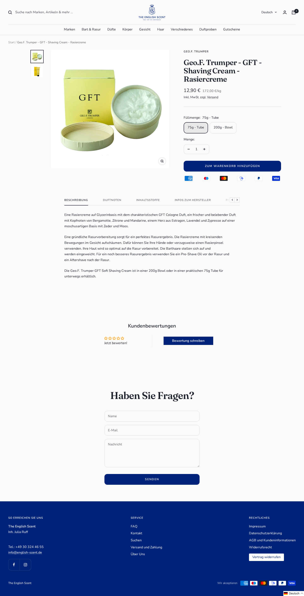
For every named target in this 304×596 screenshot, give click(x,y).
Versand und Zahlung (146, 547)
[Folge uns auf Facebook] (14, 564)
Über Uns (138, 554)
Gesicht (145, 29)
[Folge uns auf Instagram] (25, 564)
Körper (127, 29)
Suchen (136, 540)
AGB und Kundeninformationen (272, 540)
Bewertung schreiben (188, 340)
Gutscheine (231, 29)
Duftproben (208, 29)
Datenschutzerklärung (265, 533)
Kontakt (136, 533)
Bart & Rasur (91, 29)
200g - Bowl (223, 127)
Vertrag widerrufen (266, 557)
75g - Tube (196, 127)
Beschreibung (76, 200)
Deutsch (267, 12)
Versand (212, 97)
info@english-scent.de (25, 552)
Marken (69, 29)
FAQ (134, 526)
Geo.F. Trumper (196, 51)
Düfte (111, 29)
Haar (160, 29)
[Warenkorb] (294, 12)
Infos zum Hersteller (193, 200)
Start (11, 42)
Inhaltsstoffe (148, 200)
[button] (293, 593)
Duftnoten (112, 200)
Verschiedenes (182, 29)
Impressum (257, 526)
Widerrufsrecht (260, 547)
